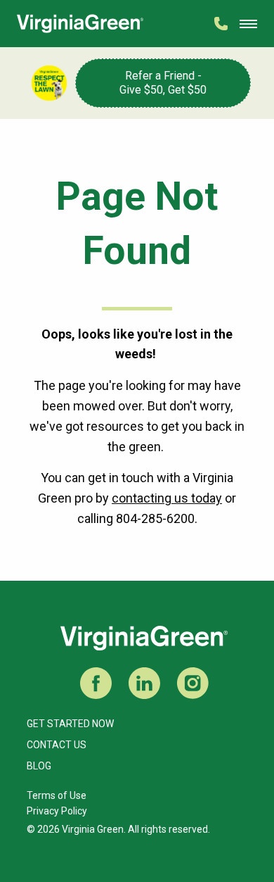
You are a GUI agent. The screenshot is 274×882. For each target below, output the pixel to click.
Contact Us (56, 744)
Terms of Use (56, 795)
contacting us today (167, 498)
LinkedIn (144, 683)
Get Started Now (70, 723)
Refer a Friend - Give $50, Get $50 (163, 82)
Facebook (96, 683)
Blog (39, 765)
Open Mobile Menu (248, 23)
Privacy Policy (57, 811)
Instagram (193, 683)
